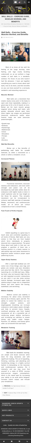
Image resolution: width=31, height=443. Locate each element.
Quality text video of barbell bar (17, 425)
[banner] (15, 9)
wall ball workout (17, 264)
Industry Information (17, 24)
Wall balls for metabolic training (17, 352)
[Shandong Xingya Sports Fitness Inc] (3, 2)
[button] (15, 12)
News (9, 24)
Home (4, 24)
